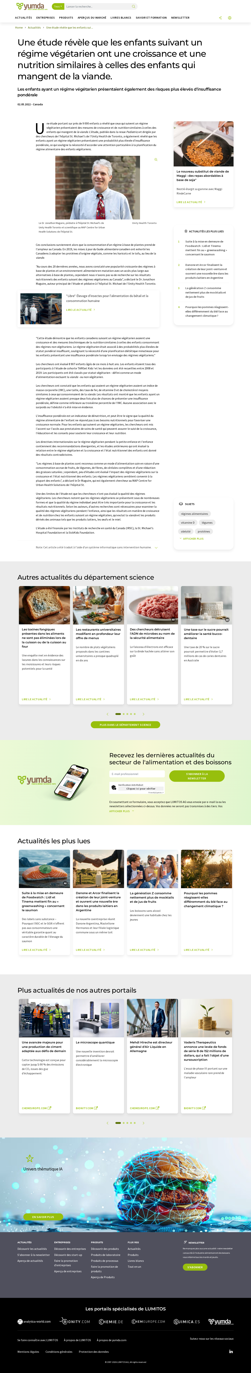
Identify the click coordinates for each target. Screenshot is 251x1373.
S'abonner (195, 1267)
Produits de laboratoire (105, 1255)
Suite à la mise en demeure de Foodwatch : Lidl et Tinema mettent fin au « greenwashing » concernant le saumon (206, 248)
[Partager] (220, 18)
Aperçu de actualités (30, 1261)
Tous (57, 6)
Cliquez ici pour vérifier (140, 788)
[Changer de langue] (229, 18)
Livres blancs (136, 1261)
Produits (133, 1255)
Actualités (134, 1249)
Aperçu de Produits (103, 1277)
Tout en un (134, 1266)
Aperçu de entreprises (68, 1271)
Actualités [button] (23, 17)
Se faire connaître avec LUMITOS (37, 1340)
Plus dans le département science (125, 725)
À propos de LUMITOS (77, 1340)
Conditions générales (59, 1351)
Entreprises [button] (45, 17)
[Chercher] (133, 7)
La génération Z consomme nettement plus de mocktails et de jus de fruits (205, 292)
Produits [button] (66, 17)
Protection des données (94, 1351)
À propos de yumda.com (111, 1340)
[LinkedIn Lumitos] (231, 1351)
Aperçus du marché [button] (92, 17)
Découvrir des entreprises (70, 1249)
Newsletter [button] (180, 17)
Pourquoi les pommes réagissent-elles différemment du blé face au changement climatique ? (207, 311)
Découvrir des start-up (68, 1255)
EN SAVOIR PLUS (43, 1217)
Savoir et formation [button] (151, 17)
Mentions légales (28, 1351)
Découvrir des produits (105, 1249)
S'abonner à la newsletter (197, 776)
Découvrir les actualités (32, 1249)
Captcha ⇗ (156, 792)
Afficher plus (193, 538)
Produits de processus (104, 1261)
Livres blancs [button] (121, 17)
